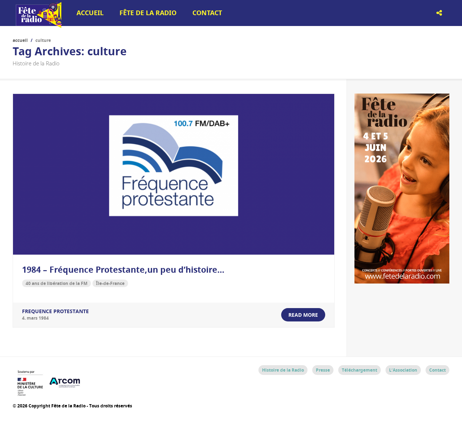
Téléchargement (359, 370)
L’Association (403, 370)
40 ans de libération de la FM (56, 283)
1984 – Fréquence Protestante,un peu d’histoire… (123, 269)
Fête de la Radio (147, 12)
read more (303, 314)
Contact (207, 12)
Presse (323, 370)
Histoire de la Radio (283, 370)
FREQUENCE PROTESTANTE (55, 311)
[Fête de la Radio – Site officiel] (38, 25)
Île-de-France (110, 283)
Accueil (90, 12)
